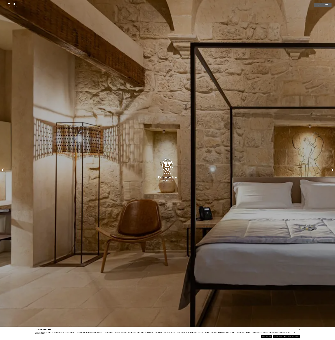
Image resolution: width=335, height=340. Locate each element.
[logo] (167, 170)
